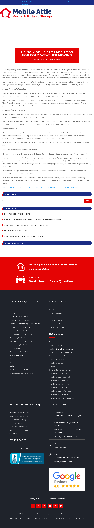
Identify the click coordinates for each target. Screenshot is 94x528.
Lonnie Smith (42, 59)
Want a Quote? (37, 277)
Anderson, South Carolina (19, 327)
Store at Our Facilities (57, 324)
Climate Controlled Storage (60, 370)
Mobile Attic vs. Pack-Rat (59, 377)
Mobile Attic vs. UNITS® (58, 381)
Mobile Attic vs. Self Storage (60, 391)
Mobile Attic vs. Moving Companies (63, 398)
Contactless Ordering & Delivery (22, 373)
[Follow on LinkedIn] (44, 506)
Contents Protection (57, 327)
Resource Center (56, 342)
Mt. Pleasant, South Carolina (20, 334)
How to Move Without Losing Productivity (25, 236)
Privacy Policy (34, 499)
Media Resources (16, 362)
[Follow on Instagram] (55, 506)
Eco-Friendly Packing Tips (17, 214)
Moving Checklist (56, 345)
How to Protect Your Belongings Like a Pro (26, 225)
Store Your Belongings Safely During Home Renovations (32, 220)
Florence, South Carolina (19, 331)
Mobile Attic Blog (56, 363)
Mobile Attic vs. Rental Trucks (60, 387)
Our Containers (55, 310)
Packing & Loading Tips (58, 359)
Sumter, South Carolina (18, 348)
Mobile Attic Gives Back (18, 369)
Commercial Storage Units (19, 416)
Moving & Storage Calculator (60, 352)
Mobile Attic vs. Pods (58, 373)
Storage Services (55, 317)
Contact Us (13, 359)
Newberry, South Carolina (19, 338)
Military (52, 366)
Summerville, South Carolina (20, 345)
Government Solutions (18, 430)
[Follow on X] (38, 506)
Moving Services (55, 313)
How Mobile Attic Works (19, 352)
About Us (13, 310)
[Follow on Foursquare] (61, 506)
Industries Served (16, 423)
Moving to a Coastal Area (17, 231)
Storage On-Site (55, 320)
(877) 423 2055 (27, 1)
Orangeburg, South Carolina (20, 341)
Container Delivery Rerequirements (63, 356)
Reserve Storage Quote (18, 448)
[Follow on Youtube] (50, 506)
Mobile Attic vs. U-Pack (59, 384)
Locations (13, 313)
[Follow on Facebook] (33, 506)
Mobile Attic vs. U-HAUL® (59, 395)
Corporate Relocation (18, 427)
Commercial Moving (17, 420)
